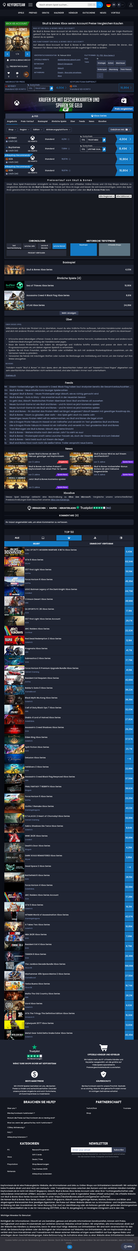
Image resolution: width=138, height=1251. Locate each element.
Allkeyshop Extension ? (17, 1137)
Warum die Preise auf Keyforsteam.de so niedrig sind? (31, 1118)
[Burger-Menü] (30, 5)
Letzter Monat (59, 246)
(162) (108, 508)
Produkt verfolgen (36, 253)
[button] (131, 5)
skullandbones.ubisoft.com (69, 59)
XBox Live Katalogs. (60, 499)
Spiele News (62, 475)
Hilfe (129, 1246)
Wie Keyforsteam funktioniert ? (21, 1113)
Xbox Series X (109, 55)
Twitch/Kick (91, 1108)
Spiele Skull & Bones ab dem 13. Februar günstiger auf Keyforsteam (46, 455)
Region (23, 129)
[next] (27, 54)
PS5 (101, 55)
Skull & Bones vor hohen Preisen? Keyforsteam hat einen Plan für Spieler (48, 467)
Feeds (82, 121)
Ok (69, 1247)
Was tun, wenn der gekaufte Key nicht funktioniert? (29, 1122)
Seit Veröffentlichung (14, 246)
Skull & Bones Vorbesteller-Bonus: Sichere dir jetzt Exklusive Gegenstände (111, 469)
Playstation (12, 1164)
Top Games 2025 (39, 1169)
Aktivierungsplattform (57, 129)
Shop (10, 129)
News (91, 121)
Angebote (12, 121)
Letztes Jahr (30, 246)
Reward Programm (40, 1149)
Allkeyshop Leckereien (42, 1174)
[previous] (7, 54)
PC (98, 55)
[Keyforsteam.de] (14, 5)
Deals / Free (37, 1159)
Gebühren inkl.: (118, 129)
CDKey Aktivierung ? (16, 1127)
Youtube (127, 1108)
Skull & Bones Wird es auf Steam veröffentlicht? (110, 455)
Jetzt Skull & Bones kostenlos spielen (47, 479)
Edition (36, 129)
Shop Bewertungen (40, 1164)
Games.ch (11, 375)
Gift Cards (37, 1154)
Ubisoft (61, 68)
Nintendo (11, 1171)
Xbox (60, 76)
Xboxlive (102, 121)
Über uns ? (11, 1108)
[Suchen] (99, 5)
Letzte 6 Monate (44, 246)
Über (72, 121)
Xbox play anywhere (73, 72)
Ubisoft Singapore (65, 64)
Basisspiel (43, 121)
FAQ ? (9, 1132)
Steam (60, 72)
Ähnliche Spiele (59, 121)
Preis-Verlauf (27, 121)
